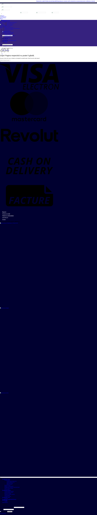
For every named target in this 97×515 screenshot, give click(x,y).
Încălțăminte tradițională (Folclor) (9, 40)
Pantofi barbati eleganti (9, 32)
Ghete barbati (7, 36)
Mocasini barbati (7, 34)
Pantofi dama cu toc (11, 23)
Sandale (6, 39)
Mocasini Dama (10, 24)
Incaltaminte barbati (6, 31)
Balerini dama (9, 25)
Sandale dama (7, 26)
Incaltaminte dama (6, 20)
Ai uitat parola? (3, 513)
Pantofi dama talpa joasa (12, 22)
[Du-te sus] (0, 477)
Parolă (1, 509)
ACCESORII (4, 41)
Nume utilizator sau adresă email (7, 507)
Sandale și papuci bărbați (9, 35)
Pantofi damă (7, 21)
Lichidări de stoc (7, 37)
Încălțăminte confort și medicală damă (11, 28)
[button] (2, 54)
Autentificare (10, 511)
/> (51, 12)
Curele (5, 501)
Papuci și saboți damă (8, 27)
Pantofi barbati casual (8, 33)
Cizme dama (7, 30)
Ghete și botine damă (8, 29)
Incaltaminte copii (6, 38)
